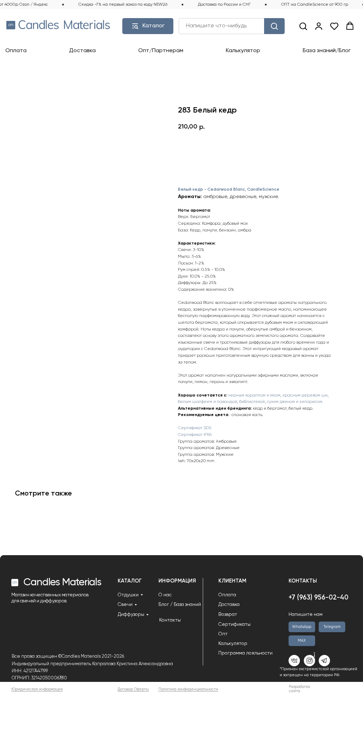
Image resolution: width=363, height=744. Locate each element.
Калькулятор (243, 51)
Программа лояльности (245, 653)
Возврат (227, 614)
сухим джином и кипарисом (294, 402)
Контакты (170, 620)
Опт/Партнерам (160, 51)
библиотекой (252, 402)
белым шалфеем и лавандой (207, 402)
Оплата (16, 51)
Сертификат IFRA (195, 435)
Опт (223, 633)
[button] (303, 26)
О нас (165, 594)
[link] (318, 26)
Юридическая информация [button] (37, 689)
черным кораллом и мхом (254, 395)
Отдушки (128, 594)
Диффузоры (131, 614)
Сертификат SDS (194, 428)
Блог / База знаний (179, 604)
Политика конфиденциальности (188, 689)
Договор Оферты (133, 689)
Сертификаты (234, 624)
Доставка (82, 51)
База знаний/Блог (327, 51)
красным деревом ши (305, 395)
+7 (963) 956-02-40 (318, 597)
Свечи (125, 604)
